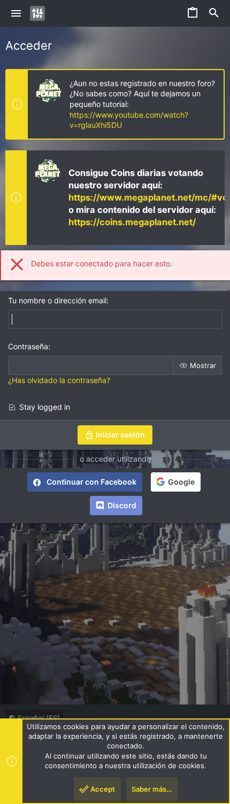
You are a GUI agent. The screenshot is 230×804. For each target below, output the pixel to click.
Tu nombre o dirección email (57, 300)
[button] (16, 13)
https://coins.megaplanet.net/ (132, 222)
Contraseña (28, 346)
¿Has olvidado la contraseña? (59, 380)
